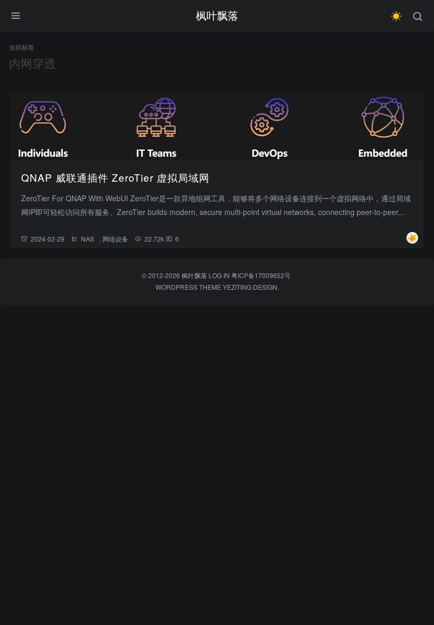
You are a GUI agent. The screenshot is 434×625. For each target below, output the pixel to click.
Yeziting (237, 286)
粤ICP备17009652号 (261, 275)
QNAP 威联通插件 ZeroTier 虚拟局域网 (115, 177)
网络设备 (115, 238)
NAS (87, 238)
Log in (219, 275)
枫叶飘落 (217, 15)
